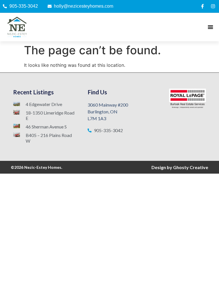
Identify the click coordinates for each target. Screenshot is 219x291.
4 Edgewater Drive (44, 104)
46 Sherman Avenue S (46, 126)
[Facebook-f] (202, 6)
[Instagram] (213, 6)
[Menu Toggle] (210, 27)
